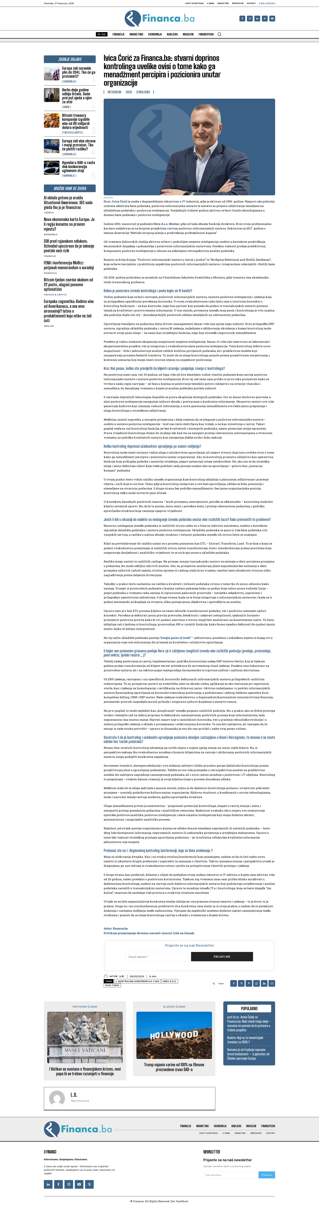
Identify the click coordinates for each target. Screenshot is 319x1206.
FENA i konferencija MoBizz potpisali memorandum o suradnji (69, 265)
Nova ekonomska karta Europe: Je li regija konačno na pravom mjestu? (69, 224)
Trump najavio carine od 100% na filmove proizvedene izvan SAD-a (174, 1067)
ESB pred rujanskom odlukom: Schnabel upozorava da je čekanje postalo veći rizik (69, 246)
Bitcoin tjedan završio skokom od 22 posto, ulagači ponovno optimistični (68, 284)
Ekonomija (69, 81)
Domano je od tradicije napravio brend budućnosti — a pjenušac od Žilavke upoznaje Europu (248, 1054)
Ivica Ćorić (112, 985)
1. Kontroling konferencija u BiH (137, 981)
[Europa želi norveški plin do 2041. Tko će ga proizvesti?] (51, 73)
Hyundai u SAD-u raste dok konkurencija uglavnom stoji (78, 166)
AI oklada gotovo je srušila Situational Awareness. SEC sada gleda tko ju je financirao (68, 202)
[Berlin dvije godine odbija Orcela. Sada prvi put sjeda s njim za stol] (51, 95)
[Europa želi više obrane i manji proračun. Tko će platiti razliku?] (51, 146)
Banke (66, 107)
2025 (129, 92)
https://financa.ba (80, 1101)
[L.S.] (106, 976)
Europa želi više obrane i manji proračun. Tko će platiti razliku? (79, 145)
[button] (219, 34)
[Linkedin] (257, 18)
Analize (49, 326)
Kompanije (69, 175)
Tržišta (49, 212)
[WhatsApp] (256, 983)
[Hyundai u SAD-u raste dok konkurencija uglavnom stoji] (51, 168)
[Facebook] (242, 18)
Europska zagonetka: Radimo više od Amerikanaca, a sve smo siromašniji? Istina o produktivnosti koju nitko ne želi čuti (69, 311)
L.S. (122, 976)
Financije (50, 256)
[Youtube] (272, 18)
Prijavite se (267, 1175)
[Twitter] (89, 1184)
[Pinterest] (249, 983)
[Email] (271, 983)
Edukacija (50, 273)
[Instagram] (250, 18)
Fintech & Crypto (72, 132)
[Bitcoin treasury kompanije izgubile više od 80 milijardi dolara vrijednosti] (51, 120)
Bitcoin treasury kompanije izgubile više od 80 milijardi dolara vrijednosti (76, 121)
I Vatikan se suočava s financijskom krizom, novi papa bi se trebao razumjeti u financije (85, 1071)
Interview (114, 92)
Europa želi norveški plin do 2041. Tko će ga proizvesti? (78, 72)
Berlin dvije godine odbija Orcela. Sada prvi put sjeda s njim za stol (77, 96)
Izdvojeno (143, 92)
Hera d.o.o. (170, 981)
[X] (265, 18)
